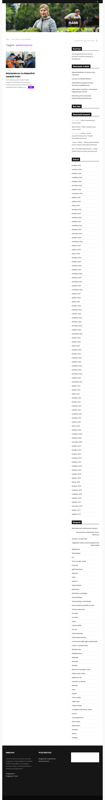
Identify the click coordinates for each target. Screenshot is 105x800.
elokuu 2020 (76, 426)
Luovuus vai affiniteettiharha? (81, 79)
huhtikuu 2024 (76, 270)
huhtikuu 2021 (76, 410)
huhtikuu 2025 (76, 221)
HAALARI (75, 573)
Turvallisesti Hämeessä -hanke (82, 709)
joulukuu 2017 (76, 502)
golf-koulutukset (77, 569)
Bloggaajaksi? (10, 774)
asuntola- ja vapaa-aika (79, 539)
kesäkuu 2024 (76, 262)
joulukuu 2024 (76, 238)
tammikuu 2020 (77, 442)
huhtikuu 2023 (76, 314)
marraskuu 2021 (77, 382)
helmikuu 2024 (76, 278)
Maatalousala (76, 649)
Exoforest (75, 565)
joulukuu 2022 (76, 330)
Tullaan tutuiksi (77, 705)
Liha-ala (74, 629)
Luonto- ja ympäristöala (80, 645)
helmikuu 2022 (76, 370)
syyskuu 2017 (76, 514)
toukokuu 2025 (77, 217)
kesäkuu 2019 (76, 454)
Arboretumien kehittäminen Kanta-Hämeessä (87, 533)
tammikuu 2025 (77, 234)
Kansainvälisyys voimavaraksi (81, 601)
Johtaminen (75, 589)
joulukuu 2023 (76, 286)
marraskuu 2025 (77, 193)
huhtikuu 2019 (76, 462)
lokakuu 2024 (76, 246)
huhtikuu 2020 (76, 430)
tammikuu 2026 (77, 185)
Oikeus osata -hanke (78, 673)
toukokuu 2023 (77, 310)
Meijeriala (75, 657)
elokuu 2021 (76, 394)
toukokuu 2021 (77, 406)
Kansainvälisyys (77, 597)
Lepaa (74, 621)
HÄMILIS (75, 581)
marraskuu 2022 (77, 334)
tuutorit (74, 714)
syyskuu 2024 (76, 250)
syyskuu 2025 (76, 201)
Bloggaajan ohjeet (12, 776)
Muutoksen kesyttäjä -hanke (81, 669)
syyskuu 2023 (76, 298)
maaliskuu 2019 (77, 466)
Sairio (73, 689)
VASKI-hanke (76, 722)
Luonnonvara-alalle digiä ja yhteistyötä (84, 641)
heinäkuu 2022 (76, 350)
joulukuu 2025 (76, 189)
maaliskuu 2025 (77, 225)
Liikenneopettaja (77, 633)
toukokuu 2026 (77, 169)
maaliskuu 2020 (77, 434)
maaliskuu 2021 (77, 414)
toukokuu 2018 (77, 490)
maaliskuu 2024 (77, 274)
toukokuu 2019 (77, 458)
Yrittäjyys (75, 738)
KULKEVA (75, 613)
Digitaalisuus (76, 549)
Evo (73, 557)
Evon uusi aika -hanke (79, 561)
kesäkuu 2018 (76, 486)
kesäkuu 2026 (76, 165)
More (31, 87)
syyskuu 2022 (76, 342)
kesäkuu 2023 (76, 306)
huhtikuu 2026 (76, 173)
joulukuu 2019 (76, 446)
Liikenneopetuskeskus (79, 637)
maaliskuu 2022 (77, 366)
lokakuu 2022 (76, 338)
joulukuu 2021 (76, 378)
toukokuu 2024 (77, 266)
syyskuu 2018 (76, 478)
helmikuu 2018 (76, 498)
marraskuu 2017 (77, 506)
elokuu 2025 (76, 205)
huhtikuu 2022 (76, 362)
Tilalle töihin (76, 701)
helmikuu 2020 (76, 438)
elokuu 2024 (76, 254)
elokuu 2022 (76, 346)
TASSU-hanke (76, 697)
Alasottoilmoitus (43, 761)
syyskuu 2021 (76, 390)
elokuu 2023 (76, 302)
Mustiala (74, 665)
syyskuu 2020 (76, 422)
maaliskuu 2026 (77, 177)
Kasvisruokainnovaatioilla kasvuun (83, 605)
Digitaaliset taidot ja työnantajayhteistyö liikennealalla (85, 544)
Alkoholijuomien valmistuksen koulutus (85, 528)
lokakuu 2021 (76, 386)
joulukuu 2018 (76, 474)
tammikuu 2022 (77, 374)
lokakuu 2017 (76, 510)
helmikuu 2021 (76, 418)
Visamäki (75, 730)
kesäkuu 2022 (76, 354)
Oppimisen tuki (77, 677)
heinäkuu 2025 (76, 209)
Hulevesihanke (76, 585)
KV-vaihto (75, 617)
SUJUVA (74, 693)
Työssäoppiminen (78, 718)
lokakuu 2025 (76, 197)
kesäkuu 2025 (76, 213)
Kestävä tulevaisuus (78, 609)
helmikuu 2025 (76, 229)
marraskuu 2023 (77, 290)
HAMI (73, 577)
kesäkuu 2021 (76, 402)
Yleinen (74, 734)
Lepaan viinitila (77, 625)
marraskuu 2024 (77, 242)
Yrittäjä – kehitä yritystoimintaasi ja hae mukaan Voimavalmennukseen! (82, 135)
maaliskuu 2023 (77, 318)
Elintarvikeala (76, 553)
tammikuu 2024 (77, 282)
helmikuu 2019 (76, 470)
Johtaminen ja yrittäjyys (79, 593)
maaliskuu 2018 (77, 494)
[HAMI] (52, 18)
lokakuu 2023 (76, 294)
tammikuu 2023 (77, 326)
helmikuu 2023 (76, 322)
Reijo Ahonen (76, 127)
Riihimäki (75, 685)
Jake (73, 149)
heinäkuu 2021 (76, 398)
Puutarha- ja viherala (79, 681)
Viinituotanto (76, 726)
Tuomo (74, 142)
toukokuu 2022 (77, 358)
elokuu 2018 (76, 482)
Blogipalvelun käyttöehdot (47, 759)
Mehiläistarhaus (77, 653)
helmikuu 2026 (76, 181)
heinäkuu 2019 (76, 450)
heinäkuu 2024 (76, 258)
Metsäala (75, 661)
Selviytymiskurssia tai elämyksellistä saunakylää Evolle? (20, 75)
